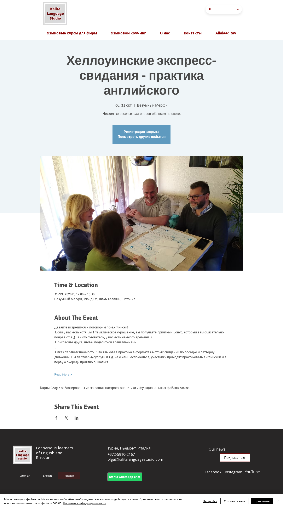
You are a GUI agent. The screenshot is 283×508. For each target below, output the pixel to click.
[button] (235, 457)
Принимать (262, 501)
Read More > (63, 374)
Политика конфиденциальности (84, 503)
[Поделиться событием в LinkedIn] (77, 418)
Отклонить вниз (234, 501)
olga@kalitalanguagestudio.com (135, 459)
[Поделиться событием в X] (66, 418)
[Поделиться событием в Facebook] (56, 418)
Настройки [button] (210, 501)
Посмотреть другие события (142, 137)
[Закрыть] (278, 501)
